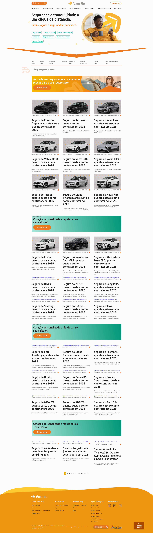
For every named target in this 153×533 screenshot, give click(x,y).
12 (82, 473)
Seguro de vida (48, 37)
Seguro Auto (35, 8)
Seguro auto (37, 33)
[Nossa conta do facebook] (109, 505)
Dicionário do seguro (79, 508)
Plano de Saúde (48, 8)
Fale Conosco (36, 513)
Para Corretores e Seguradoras (41, 510)
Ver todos (33, 62)
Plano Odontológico (104, 8)
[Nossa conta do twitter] (120, 505)
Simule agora (42, 87)
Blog (74, 510)
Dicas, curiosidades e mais (111, 62)
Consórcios (117, 8)
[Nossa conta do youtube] (114, 505)
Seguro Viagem (89, 8)
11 (79, 473)
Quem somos (36, 505)
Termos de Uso (59, 510)
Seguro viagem (38, 41)
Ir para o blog (116, 3)
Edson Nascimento (36, 115)
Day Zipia (65, 443)
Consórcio (36, 37)
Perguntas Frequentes (79, 505)
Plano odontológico (65, 33)
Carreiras (34, 508)
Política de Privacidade (61, 505)
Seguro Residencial (75, 8)
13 (85, 473)
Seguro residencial (63, 37)
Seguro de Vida (61, 8)
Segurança (58, 508)
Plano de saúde (49, 33)
